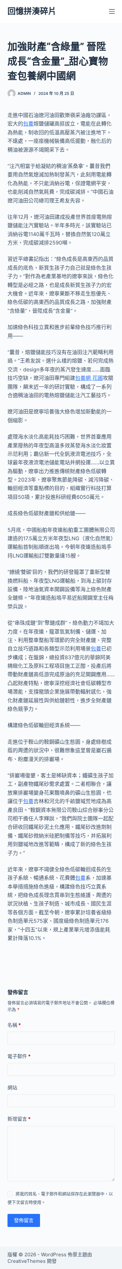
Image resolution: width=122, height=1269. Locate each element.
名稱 (14, 1025)
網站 (12, 1087)
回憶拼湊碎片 (31, 11)
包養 (28, 123)
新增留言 (19, 1119)
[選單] (112, 11)
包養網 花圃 (89, 378)
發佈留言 (24, 1220)
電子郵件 (19, 1056)
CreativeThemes (26, 1261)
